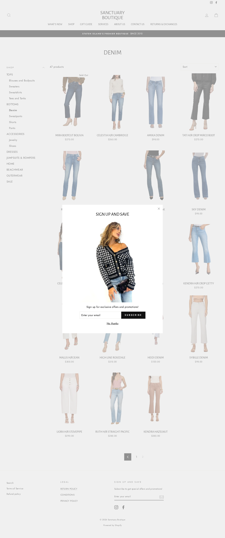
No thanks (112, 323)
